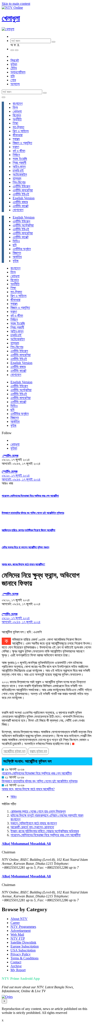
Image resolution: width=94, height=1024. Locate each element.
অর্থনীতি (17, 119)
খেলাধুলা (11, 18)
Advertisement (20, 930)
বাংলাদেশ (18, 103)
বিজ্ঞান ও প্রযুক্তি (22, 143)
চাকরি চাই (18, 170)
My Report (18, 970)
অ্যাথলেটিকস (17, 72)
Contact (15, 962)
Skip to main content (16, 3)
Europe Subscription (24, 946)
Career (15, 923)
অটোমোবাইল (20, 174)
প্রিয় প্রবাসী (19, 162)
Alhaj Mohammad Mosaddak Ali (26, 843)
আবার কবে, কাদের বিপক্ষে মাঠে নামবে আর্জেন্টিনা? (23, 564)
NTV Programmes (23, 926)
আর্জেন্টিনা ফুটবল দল (14, 751)
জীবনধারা (18, 135)
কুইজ (16, 261)
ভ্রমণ (16, 147)
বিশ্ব (15, 107)
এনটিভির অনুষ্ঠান (22, 249)
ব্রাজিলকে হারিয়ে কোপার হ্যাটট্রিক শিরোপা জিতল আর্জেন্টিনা (28, 530)
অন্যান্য (15, 84)
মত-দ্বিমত (18, 127)
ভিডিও (16, 241)
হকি (12, 76)
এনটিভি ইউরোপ (21, 186)
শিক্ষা (15, 123)
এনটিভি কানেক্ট (20, 206)
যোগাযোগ (18, 210)
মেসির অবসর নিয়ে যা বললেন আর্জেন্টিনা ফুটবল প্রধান (25, 547)
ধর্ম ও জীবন (19, 151)
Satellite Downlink (23, 942)
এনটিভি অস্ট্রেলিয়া (23, 225)
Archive (16, 966)
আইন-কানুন (19, 166)
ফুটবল (13, 64)
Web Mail (17, 934)
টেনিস (13, 68)
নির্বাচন (16, 155)
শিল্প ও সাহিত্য (21, 131)
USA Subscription (23, 950)
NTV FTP (17, 938)
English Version (24, 198)
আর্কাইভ (17, 257)
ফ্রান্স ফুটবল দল (38, 751)
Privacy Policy (20, 954)
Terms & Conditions (24, 958)
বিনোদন (17, 115)
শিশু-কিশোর (19, 182)
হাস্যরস (17, 178)
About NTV (19, 919)
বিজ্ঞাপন (17, 253)
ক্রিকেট (14, 60)
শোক (13, 80)
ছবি (14, 245)
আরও (13, 796)
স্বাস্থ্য (16, 139)
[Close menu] (3, 97)
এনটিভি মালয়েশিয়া (23, 190)
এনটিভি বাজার (20, 202)
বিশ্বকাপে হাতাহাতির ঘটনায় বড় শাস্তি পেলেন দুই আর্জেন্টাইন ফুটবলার (33, 513)
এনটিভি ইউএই (21, 194)
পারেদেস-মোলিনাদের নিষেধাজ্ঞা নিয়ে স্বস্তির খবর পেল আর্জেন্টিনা (30, 495)
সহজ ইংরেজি (20, 159)
